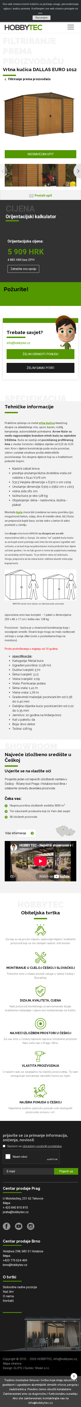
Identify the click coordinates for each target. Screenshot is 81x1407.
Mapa (6, 1203)
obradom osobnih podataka (42, 1146)
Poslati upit (43, 195)
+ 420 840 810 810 (15, 1207)
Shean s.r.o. (42, 1368)
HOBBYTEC (44, 1359)
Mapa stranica (12, 1363)
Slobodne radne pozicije (20, 1287)
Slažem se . (34, 1146)
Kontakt (8, 1301)
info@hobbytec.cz (18, 343)
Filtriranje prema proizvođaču (29, 79)
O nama (8, 1296)
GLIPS (18, 1368)
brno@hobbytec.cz (15, 1265)
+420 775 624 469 (15, 1260)
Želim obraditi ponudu (40, 354)
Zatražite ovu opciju (23, 269)
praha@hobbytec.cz (16, 1212)
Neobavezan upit (41, 154)
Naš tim (8, 1291)
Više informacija (15, 833)
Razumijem (41, 17)
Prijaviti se (66, 1171)
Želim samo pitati (40, 368)
